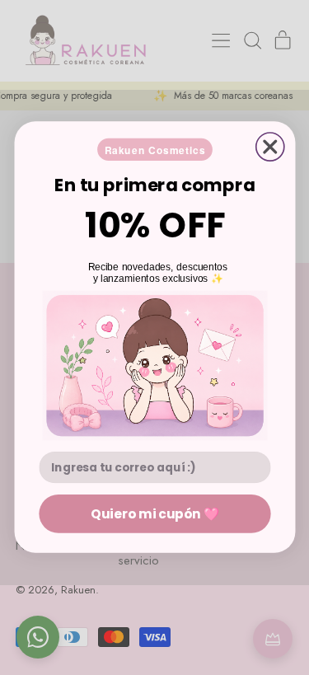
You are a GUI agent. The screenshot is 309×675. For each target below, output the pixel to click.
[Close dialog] (269, 147)
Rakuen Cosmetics (154, 150)
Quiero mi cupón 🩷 (154, 514)
